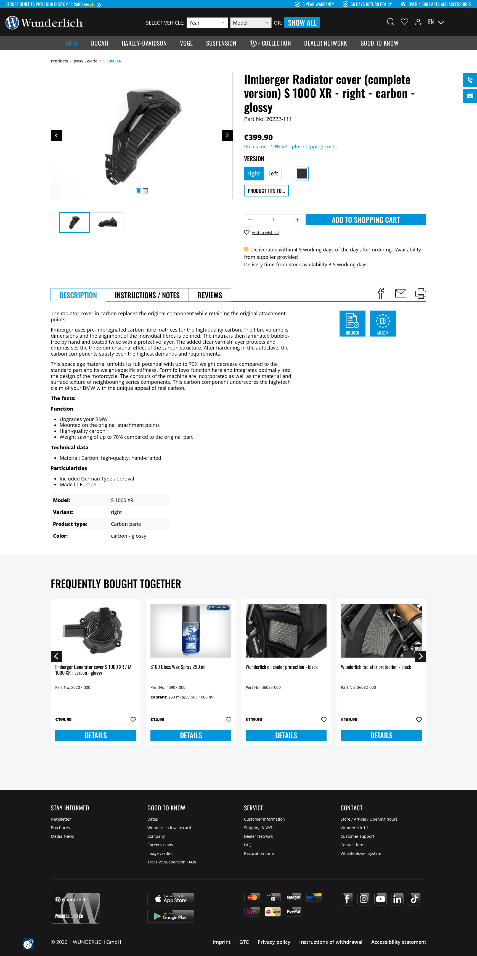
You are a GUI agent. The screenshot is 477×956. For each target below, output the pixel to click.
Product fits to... (266, 190)
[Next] (227, 135)
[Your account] (418, 21)
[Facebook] (347, 899)
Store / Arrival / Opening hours (369, 819)
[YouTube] (380, 899)
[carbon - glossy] (302, 173)
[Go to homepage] (44, 22)
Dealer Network (258, 836)
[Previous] (56, 135)
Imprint (221, 942)
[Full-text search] (391, 21)
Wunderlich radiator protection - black (376, 667)
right (253, 173)
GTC (244, 942)
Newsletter (61, 819)
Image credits (160, 853)
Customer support (357, 836)
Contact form (353, 844)
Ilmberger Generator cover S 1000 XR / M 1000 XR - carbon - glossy (93, 670)
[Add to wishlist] (133, 720)
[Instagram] (363, 899)
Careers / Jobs (160, 844)
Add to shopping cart (366, 219)
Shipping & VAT (258, 827)
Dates (152, 819)
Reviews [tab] (210, 295)
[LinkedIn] (397, 899)
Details (96, 735)
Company (156, 836)
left (273, 173)
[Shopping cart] (468, 21)
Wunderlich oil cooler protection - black (282, 667)
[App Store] (170, 899)
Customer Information (264, 819)
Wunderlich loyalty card (169, 827)
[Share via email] (400, 293)
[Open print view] (420, 293)
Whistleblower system (361, 853)
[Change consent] (28, 944)
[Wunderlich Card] (75, 908)
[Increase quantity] (297, 219)
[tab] (78, 295)
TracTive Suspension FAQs (171, 862)
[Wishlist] (405, 21)
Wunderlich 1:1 (355, 827)
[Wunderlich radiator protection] (381, 630)
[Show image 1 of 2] (138, 191)
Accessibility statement (398, 942)
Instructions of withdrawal (330, 942)
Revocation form (259, 853)
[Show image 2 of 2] (145, 191)
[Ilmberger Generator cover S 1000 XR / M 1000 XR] (95, 630)
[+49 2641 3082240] (470, 80)
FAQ (247, 844)
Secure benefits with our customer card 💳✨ (50, 4)
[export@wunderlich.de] (470, 96)
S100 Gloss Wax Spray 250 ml (177, 667)
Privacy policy (274, 942)
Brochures (60, 827)
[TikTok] (414, 899)
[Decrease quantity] (250, 219)
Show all (302, 22)
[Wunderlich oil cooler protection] (286, 630)
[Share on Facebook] (380, 293)
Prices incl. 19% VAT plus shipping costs (290, 146)
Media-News (62, 836)
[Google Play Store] (170, 916)
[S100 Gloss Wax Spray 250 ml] (190, 630)
